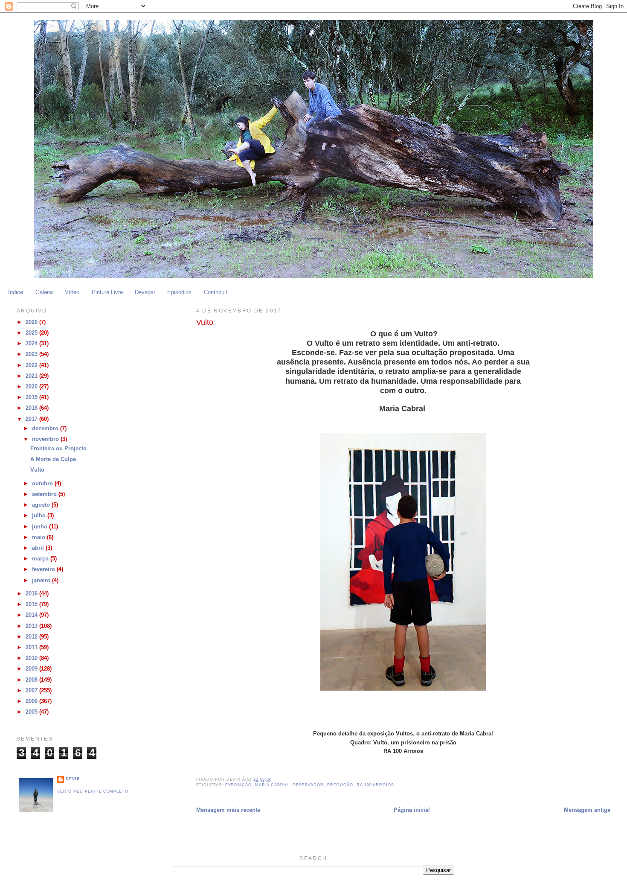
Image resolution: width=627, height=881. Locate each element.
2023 (32, 354)
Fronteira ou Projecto (58, 449)
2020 (32, 387)
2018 (32, 408)
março (41, 559)
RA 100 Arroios (375, 785)
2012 (32, 637)
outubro (43, 484)
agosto (42, 505)
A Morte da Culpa (53, 459)
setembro (45, 494)
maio (39, 537)
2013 (32, 626)
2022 (32, 365)
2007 (32, 691)
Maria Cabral (272, 785)
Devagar (145, 292)
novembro (46, 439)
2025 (32, 333)
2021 (32, 376)
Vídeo (72, 292)
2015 (32, 604)
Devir (73, 779)
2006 (32, 701)
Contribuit (215, 292)
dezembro (46, 429)
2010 (32, 658)
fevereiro (44, 569)
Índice (15, 292)
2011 (32, 648)
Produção (340, 785)
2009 (32, 669)
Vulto (37, 470)
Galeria (44, 292)
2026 (32, 322)
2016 (32, 594)
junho (40, 527)
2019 (32, 397)
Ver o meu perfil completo (92, 791)
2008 (32, 680)
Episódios (179, 292)
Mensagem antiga (587, 810)
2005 (32, 712)
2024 (32, 344)
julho (39, 516)
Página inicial (412, 810)
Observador (308, 785)
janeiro (42, 580)
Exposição (238, 785)
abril (39, 548)
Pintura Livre (107, 292)
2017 (32, 419)
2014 (32, 615)
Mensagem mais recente (228, 810)
